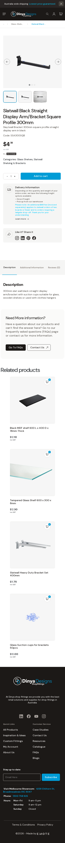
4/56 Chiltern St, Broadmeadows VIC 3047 (29, 790)
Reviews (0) (54, 267)
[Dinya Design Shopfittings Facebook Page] (29, 716)
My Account (10, 746)
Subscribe (51, 777)
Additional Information (32, 267)
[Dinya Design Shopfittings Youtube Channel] (36, 716)
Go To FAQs (16, 347)
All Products (10, 729)
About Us (8, 752)
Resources (39, 741)
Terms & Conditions (23, 824)
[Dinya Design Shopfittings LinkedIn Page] (21, 716)
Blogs (36, 758)
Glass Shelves (17, 24)
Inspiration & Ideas (14, 735)
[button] (61, 3)
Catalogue (39, 746)
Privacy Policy (45, 824)
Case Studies (40, 729)
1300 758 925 (20, 796)
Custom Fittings (13, 741)
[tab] (9, 267)
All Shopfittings (4, 24)
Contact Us (37, 347)
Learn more (20, 219)
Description (9, 267)
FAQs (36, 752)
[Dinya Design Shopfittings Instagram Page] (44, 716)
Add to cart (41, 176)
